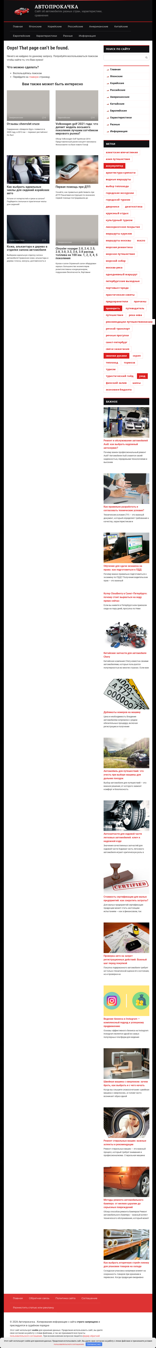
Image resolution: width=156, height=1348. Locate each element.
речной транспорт (118, 328)
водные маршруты (118, 179)
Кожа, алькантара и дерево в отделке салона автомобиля (27, 248)
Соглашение (89, 1298)
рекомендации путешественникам (129, 321)
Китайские (121, 26)
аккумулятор (114, 165)
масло (141, 240)
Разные (68, 35)
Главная (18, 26)
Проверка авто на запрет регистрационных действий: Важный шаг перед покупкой (125, 959)
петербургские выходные (123, 281)
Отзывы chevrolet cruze (23, 124)
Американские (98, 26)
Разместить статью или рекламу (33, 1307)
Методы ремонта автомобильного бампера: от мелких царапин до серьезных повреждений (123, 1203)
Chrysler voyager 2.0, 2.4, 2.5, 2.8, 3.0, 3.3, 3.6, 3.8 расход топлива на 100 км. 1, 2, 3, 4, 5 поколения (77, 253)
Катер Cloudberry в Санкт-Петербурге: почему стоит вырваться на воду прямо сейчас (125, 597)
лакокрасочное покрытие (123, 227)
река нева (135, 315)
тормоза (129, 362)
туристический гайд (120, 376)
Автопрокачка (56, 7)
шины (137, 383)
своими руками (116, 355)
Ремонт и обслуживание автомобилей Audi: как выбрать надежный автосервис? (126, 444)
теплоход (112, 362)
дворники (112, 206)
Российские (75, 26)
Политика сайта (65, 1298)
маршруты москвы (118, 240)
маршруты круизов (119, 233)
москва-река (114, 267)
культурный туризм (119, 220)
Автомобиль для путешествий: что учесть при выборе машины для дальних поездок (124, 775)
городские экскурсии (120, 193)
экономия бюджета (119, 389)
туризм (111, 369)
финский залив (116, 383)
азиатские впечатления (122, 152)
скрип (137, 355)
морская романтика (119, 247)
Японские (35, 26)
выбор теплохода (117, 186)
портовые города (117, 288)
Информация (87, 35)
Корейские (55, 26)
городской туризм (118, 199)
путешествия (114, 315)
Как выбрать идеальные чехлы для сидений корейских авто (28, 190)
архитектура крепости (121, 172)
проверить (113, 308)
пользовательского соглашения (26, 1336)
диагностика (134, 206)
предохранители (117, 301)
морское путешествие (120, 254)
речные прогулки (117, 335)
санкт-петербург (117, 342)
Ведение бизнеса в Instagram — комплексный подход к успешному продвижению (124, 1022)
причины (140, 301)
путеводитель (135, 308)
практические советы (120, 294)
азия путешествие (118, 159)
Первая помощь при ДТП (73, 187)
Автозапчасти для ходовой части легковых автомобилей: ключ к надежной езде (123, 837)
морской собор (116, 260)
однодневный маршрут (122, 274)
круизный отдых (117, 213)
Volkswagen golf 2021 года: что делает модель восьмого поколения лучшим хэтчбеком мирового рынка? (77, 128)
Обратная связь (39, 1298)
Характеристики (46, 35)
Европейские (21, 35)
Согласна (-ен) (94, 1344)
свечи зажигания (117, 349)
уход (142, 376)
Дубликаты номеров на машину (122, 712)
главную (34, 76)
